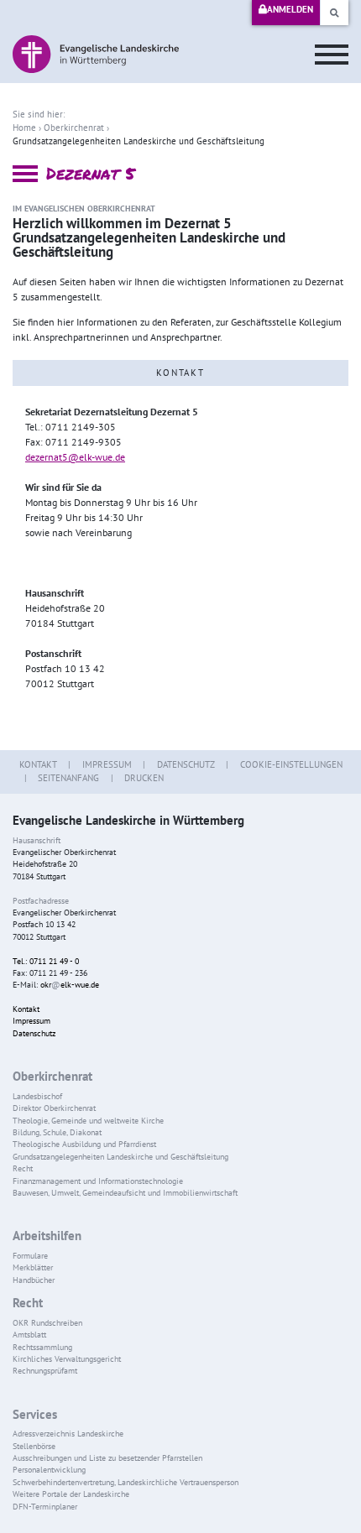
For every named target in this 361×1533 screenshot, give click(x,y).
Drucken (144, 778)
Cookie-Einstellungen (291, 764)
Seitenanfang (68, 778)
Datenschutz (186, 764)
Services (35, 1414)
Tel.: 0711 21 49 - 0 (46, 961)
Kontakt (38, 764)
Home (24, 127)
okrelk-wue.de (69, 984)
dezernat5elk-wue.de (75, 457)
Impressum (107, 764)
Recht (28, 1302)
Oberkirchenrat (74, 127)
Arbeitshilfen (47, 1235)
